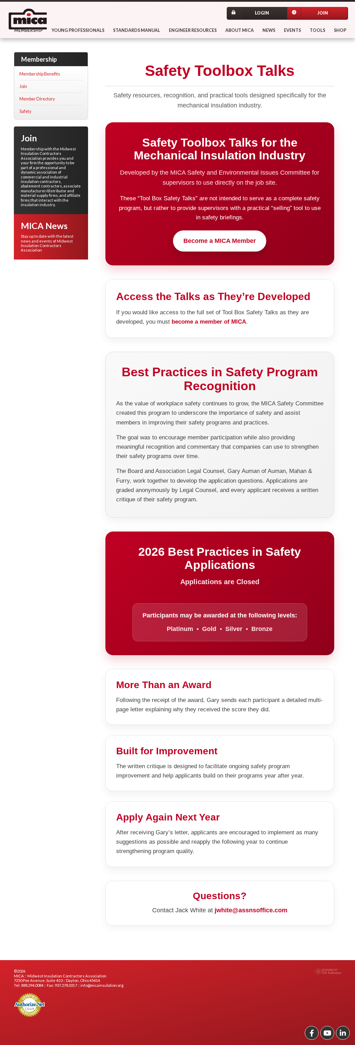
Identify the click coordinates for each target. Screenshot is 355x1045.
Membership (28, 30)
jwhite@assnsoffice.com (251, 910)
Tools (317, 30)
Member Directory (37, 99)
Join (322, 13)
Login (262, 13)
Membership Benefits (39, 74)
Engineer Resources (193, 30)
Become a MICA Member (219, 240)
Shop (340, 30)
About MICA (239, 30)
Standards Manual (136, 30)
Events (292, 30)
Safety (25, 111)
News (268, 30)
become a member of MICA (209, 321)
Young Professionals (78, 30)
